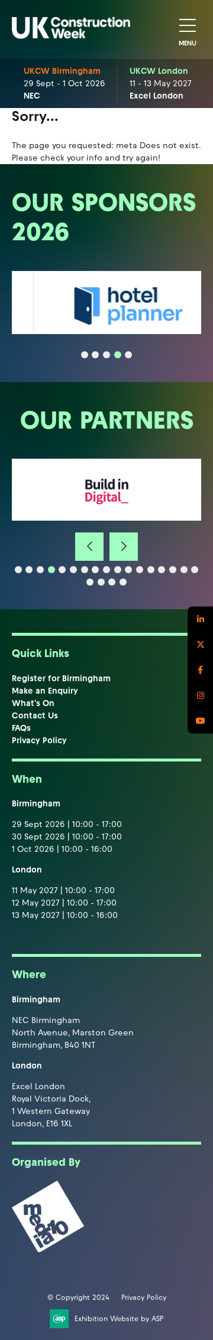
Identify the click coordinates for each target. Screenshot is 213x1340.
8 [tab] (95, 569)
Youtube (200, 721)
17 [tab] (194, 569)
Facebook (200, 670)
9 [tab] (106, 569)
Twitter (200, 645)
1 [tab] (84, 354)
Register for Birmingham (61, 679)
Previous (89, 546)
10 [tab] (117, 569)
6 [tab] (73, 569)
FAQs (21, 728)
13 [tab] (150, 569)
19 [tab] (101, 582)
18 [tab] (89, 582)
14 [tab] (161, 569)
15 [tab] (172, 569)
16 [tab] (184, 569)
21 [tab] (123, 582)
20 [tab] (111, 582)
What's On (33, 703)
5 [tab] (128, 354)
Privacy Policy (39, 741)
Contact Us (35, 716)
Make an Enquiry (45, 691)
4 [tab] (117, 354)
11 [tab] (128, 569)
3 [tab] (106, 354)
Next (123, 546)
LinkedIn (200, 619)
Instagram (200, 695)
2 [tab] (95, 354)
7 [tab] (84, 569)
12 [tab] (139, 569)
